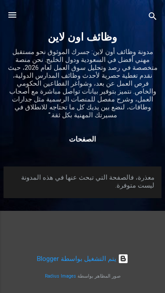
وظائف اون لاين (82, 37)
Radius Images (60, 276)
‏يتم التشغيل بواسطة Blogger (77, 259)
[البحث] (152, 17)
